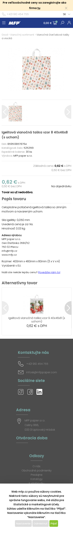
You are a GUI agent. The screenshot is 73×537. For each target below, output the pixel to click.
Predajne (36, 475)
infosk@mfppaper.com (41, 372)
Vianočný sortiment (22, 34)
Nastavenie (23, 523)
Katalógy (37, 479)
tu (38, 8)
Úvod (5, 34)
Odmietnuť (41, 523)
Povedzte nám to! (49, 272)
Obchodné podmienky (37, 470)
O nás (36, 466)
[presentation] (5, 112)
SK (64, 14)
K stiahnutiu (36, 483)
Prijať (54, 523)
